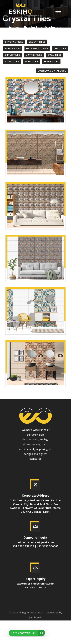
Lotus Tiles (12, 55)
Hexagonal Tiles (37, 48)
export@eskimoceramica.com (35, 583)
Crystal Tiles (14, 42)
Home (14, 27)
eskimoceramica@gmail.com (35, 542)
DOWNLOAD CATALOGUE (52, 71)
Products (31, 27)
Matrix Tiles (34, 55)
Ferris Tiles (13, 48)
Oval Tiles (55, 55)
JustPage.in (35, 617)
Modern (51, 27)
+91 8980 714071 (35, 587)
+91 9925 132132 (23, 546)
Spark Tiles (51, 61)
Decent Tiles (37, 42)
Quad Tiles (12, 61)
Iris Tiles (60, 48)
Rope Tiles (31, 61)
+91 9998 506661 (47, 546)
